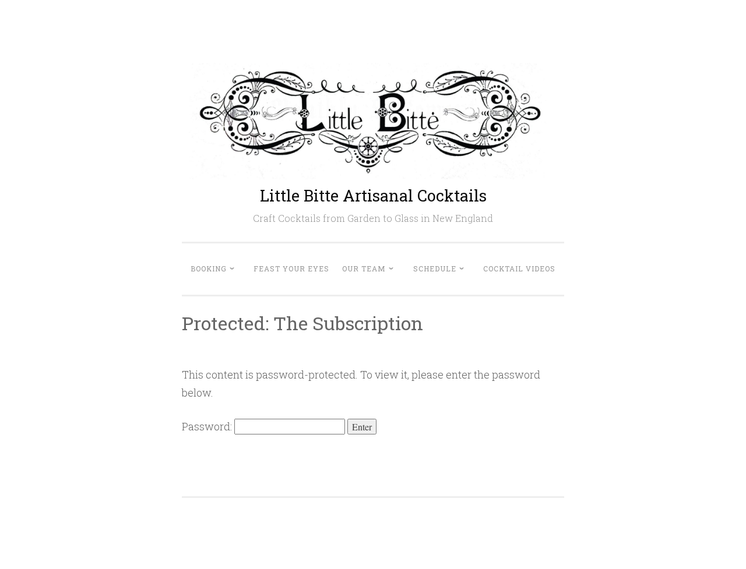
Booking (209, 268)
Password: (208, 426)
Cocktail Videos (519, 268)
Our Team (364, 268)
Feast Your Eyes (291, 268)
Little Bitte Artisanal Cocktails (373, 195)
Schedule (434, 268)
